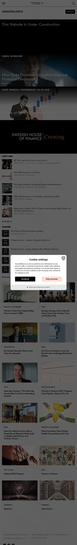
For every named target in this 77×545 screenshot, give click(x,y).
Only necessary (52, 279)
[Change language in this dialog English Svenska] (63, 258)
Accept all (25, 279)
